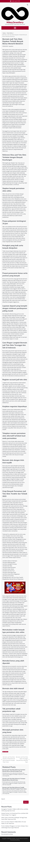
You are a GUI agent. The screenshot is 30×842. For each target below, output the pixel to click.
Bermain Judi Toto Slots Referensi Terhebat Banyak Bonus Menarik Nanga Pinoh (13, 770)
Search (3, 799)
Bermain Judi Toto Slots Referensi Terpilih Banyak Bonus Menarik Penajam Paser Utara (14, 788)
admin (11, 46)
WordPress (17, 840)
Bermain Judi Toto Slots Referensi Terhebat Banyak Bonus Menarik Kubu (13, 779)
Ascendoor (25, 838)
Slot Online (5, 751)
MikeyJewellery (15, 22)
